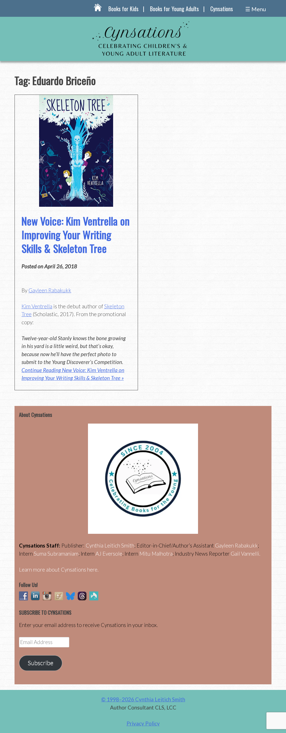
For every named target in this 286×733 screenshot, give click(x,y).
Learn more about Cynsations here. (59, 569)
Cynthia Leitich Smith (110, 545)
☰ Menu (255, 9)
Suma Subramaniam (56, 553)
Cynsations (221, 8)
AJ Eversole (109, 553)
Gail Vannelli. (245, 553)
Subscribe (40, 662)
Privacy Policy (143, 723)
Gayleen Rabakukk (49, 290)
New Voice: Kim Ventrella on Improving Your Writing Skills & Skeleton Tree (76, 234)
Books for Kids (123, 8)
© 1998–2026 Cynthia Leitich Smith (143, 699)
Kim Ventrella (37, 306)
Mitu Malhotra (156, 553)
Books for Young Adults (174, 8)
